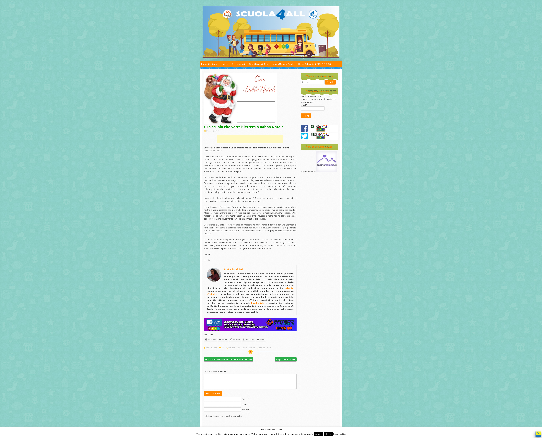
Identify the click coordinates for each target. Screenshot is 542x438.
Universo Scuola (264, 348)
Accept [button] (318, 434)
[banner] (250, 330)
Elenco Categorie (306, 64)
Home (204, 64)
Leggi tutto (339, 433)
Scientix (289, 288)
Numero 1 (253, 348)
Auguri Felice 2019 (284, 359)
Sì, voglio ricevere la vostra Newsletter (224, 416)
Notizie (225, 64)
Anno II (224, 348)
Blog (266, 64)
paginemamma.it (308, 171)
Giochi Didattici (256, 64)
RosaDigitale (257, 303)
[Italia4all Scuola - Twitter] (319, 138)
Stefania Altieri (211, 348)
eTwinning (212, 294)
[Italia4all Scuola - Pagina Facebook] (319, 131)
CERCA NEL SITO (323, 64)
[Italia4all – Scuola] (271, 57)
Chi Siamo (212, 64)
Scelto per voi (238, 64)
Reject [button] (328, 434)
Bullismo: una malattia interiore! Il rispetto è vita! (229, 359)
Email (304, 105)
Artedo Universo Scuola (283, 64)
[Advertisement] (250, 139)
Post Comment (213, 393)
